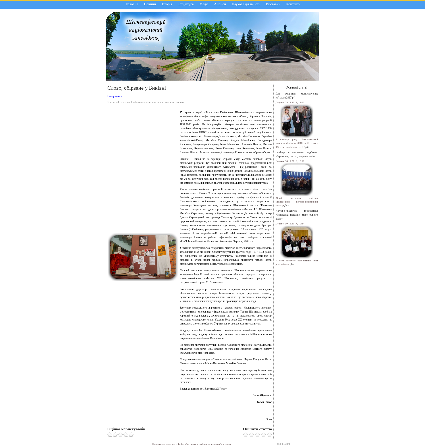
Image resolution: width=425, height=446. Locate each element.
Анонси (220, 4)
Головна (132, 4)
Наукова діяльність (246, 4)
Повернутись (114, 96)
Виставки (273, 4)
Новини (150, 4)
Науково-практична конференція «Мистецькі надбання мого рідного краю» (297, 214)
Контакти (293, 4)
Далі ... (307, 147)
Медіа (203, 4)
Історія (167, 4)
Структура (186, 4)
